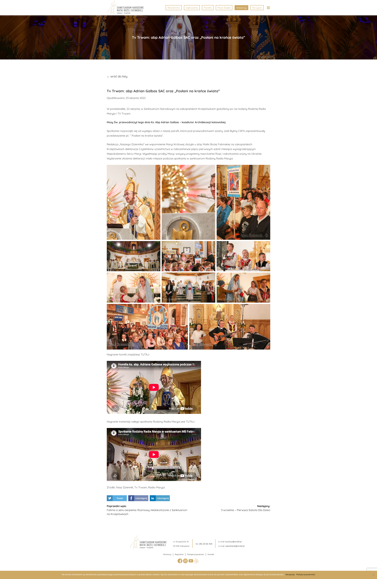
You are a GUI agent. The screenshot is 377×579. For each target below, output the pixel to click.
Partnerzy (167, 554)
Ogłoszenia (192, 7)
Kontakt (211, 554)
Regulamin (179, 554)
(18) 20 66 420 (205, 543)
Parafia (208, 7)
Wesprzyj (241, 7)
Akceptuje (290, 574)
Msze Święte (224, 7)
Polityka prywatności (195, 554)
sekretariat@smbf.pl (234, 546)
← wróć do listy (117, 76)
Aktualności (173, 7)
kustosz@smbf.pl (233, 541)
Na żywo (257, 7)
